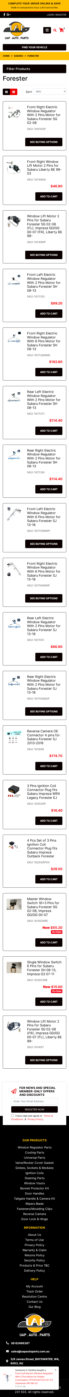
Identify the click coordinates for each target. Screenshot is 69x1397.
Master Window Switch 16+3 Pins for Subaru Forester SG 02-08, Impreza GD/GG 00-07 (43, 907)
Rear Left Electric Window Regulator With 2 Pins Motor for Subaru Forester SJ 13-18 (44, 626)
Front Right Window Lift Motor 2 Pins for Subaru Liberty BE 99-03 (44, 167)
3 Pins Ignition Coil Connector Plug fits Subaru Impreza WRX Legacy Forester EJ (43, 792)
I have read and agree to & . (32, 1117)
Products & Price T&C (34, 1265)
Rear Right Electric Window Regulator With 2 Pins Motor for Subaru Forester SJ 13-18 (44, 684)
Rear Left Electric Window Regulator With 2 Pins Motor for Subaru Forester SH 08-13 (44, 399)
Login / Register (56, 14)
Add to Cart (49, 196)
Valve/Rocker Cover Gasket (34, 1163)
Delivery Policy (34, 1270)
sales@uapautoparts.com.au (30, 1351)
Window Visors (34, 1183)
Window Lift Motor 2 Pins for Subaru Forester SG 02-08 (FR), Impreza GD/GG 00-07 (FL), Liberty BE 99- (44, 1031)
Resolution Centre (34, 1296)
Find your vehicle (34, 47)
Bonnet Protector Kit (34, 1188)
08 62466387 (20, 1343)
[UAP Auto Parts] (16, 30)
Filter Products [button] (18, 69)
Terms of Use (34, 1240)
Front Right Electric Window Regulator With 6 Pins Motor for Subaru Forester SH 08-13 (44, 341)
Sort (29, 92)
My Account (34, 1286)
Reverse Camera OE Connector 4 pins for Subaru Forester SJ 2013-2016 (43, 737)
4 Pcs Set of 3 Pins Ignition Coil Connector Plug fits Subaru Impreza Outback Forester (42, 848)
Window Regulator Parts (35, 1147)
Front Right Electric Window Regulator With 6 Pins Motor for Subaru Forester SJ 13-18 (44, 571)
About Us (34, 1235)
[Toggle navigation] (47, 30)
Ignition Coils (34, 1173)
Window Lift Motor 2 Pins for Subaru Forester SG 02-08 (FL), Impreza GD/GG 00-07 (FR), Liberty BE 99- (44, 226)
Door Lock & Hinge (34, 1219)
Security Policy (34, 1260)
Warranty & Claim (34, 1250)
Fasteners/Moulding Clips (34, 1209)
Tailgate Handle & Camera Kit (34, 1198)
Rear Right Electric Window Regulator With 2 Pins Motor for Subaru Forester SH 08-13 (44, 458)
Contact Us (35, 1301)
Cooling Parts (34, 1152)
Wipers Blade (34, 1203)
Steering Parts (35, 1178)
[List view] (13, 92)
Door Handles (34, 1193)
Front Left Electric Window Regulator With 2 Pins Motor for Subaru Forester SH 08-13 (44, 282)
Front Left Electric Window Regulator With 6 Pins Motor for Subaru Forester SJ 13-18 (44, 517)
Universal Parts (34, 1157)
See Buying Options (44, 141)
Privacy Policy (35, 1119)
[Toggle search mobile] (54, 30)
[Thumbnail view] (6, 92)
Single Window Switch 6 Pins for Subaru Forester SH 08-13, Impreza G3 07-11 (44, 968)
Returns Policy (35, 1255)
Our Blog (35, 1307)
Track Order (34, 1291)
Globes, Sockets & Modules (34, 1168)
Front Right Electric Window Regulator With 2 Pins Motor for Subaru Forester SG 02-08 (44, 115)
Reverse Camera (34, 1214)
